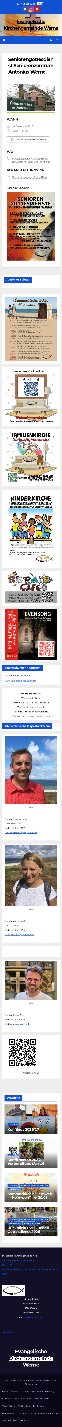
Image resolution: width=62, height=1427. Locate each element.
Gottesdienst (14, 1189)
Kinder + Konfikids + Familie (31, 1406)
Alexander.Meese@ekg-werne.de (21, 832)
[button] (51, 40)
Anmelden (8, 1332)
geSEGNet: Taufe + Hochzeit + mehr (32, 1398)
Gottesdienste (8, 1406)
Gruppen (23, 1413)
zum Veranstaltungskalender (20, 680)
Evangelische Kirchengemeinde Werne (31, 1358)
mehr (31, 807)
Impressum (7, 1265)
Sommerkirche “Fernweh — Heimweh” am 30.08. (30, 1196)
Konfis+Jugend (9, 1413)
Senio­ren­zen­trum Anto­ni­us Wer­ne (30, 158)
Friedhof (25, 1420)
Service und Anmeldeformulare (44, 1413)
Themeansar (31, 1384)
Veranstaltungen (32, 1223)
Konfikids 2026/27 (23, 1129)
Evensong (49, 1391)
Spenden (6, 1420)
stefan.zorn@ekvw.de (20, 1024)
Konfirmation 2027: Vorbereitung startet (26, 1162)
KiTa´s (16, 1420)
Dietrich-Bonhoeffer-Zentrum (34, 1185)
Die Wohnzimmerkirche (32, 1391)
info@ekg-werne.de (33, 707)
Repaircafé (7, 1398)
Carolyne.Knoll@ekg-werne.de (19, 934)
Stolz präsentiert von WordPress (19, 1380)
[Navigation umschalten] (57, 40)
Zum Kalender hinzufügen (30, 139)
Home (5, 1391)
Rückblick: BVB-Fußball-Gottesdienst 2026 (29, 1230)
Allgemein (13, 1125)
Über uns (14, 1391)
